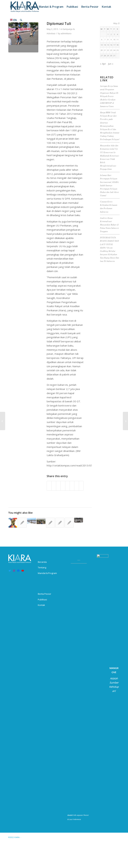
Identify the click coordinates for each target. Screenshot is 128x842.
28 (105, 55)
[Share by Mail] (81, 485)
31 (114, 55)
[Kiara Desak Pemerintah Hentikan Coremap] (2, 421)
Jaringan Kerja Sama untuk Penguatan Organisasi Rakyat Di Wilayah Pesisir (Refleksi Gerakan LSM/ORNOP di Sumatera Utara (109, 96)
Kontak (41, 605)
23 (111, 50)
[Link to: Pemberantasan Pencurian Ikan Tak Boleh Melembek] (50, 523)
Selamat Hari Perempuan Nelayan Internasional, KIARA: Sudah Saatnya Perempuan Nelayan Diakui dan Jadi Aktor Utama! (109, 185)
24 (114, 50)
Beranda (42, 561)
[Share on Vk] (72, 485)
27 (102, 55)
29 (108, 55)
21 (105, 50)
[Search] (21, 20)
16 (111, 45)
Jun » (110, 63)
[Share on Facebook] (49, 485)
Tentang (42, 567)
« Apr (103, 63)
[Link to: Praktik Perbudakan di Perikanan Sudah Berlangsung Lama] (22, 523)
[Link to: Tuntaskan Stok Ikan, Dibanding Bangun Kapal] (78, 520)
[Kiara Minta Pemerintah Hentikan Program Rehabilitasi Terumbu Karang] (125, 421)
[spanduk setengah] (23, 37)
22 (108, 50)
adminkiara (66, 33)
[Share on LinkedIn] (63, 485)
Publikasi (42, 599)
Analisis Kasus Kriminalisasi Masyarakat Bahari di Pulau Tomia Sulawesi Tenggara (109, 224)
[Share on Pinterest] (58, 485)
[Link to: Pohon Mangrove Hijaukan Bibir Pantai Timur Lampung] (40, 521)
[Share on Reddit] (76, 485)
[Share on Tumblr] (67, 485)
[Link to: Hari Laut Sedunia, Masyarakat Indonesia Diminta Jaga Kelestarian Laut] (69, 523)
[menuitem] (15, 6)
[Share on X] (54, 485)
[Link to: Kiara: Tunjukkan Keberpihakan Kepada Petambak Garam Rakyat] (31, 521)
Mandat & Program (47, 573)
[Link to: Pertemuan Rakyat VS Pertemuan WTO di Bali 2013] (12, 523)
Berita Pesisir (44, 593)
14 (105, 45)
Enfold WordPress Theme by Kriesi (37, 837)
